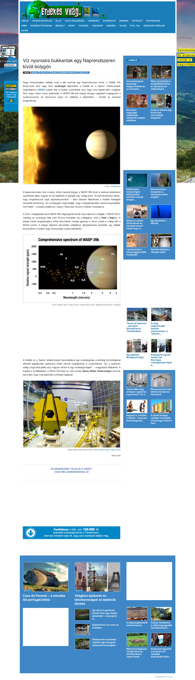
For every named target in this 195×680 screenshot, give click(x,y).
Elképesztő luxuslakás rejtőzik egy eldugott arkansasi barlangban (104, 642)
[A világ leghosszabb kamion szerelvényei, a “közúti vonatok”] (161, 314)
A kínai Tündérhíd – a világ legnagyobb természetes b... (161, 625)
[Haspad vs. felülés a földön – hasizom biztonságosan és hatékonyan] (137, 406)
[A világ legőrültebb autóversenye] (137, 614)
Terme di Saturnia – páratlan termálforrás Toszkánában (136, 327)
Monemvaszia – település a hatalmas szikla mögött (159, 193)
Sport (71, 26)
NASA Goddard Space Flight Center (106, 450)
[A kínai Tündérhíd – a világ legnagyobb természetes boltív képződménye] (161, 614)
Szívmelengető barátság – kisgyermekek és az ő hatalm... (135, 85)
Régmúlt (60, 26)
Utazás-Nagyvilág (42, 21)
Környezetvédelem (154, 26)
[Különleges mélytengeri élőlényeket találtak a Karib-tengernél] (137, 180)
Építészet (137, 21)
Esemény (111, 26)
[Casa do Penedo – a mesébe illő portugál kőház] (46, 577)
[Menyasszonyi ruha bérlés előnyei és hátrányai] (161, 380)
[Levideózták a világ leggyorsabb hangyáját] (137, 240)
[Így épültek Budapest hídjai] (137, 346)
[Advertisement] (97, 43)
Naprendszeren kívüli (68, 73)
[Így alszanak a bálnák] (161, 212)
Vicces (122, 26)
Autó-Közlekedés (74, 21)
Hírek (24, 26)
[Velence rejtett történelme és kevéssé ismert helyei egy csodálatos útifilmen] (137, 212)
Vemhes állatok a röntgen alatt (160, 250)
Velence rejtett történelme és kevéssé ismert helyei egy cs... (134, 224)
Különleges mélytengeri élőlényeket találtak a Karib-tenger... (135, 194)
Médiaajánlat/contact (163, 676)
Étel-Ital (135, 26)
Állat (58, 21)
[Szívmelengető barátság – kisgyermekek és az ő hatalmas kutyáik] (137, 72)
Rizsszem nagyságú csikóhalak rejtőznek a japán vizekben (135, 115)
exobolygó (45, 73)
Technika (83, 26)
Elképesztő (109, 21)
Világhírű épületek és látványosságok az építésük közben (95, 599)
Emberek (123, 21)
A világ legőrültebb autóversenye (136, 624)
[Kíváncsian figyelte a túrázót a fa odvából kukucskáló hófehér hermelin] (161, 640)
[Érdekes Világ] (97, 9)
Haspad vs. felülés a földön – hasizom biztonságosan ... (136, 418)
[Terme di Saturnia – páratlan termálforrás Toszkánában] (137, 314)
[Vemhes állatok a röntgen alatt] (161, 240)
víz (87, 73)
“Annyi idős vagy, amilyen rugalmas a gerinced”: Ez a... (136, 392)
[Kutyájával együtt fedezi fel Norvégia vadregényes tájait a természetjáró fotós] (161, 346)
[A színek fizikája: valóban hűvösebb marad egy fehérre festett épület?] (161, 406)
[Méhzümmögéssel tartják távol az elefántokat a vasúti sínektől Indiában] (137, 640)
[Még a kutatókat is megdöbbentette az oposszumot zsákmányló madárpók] (161, 72)
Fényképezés (153, 21)
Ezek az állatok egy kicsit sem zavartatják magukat (161, 114)
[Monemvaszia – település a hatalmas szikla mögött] (161, 180)
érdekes (35, 73)
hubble (54, 73)
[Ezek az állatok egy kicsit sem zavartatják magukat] (161, 101)
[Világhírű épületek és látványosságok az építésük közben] (98, 577)
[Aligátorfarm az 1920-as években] (82, 629)
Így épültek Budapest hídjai (135, 356)
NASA (81, 73)
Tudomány (97, 26)
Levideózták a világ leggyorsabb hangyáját (136, 252)
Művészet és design (41, 26)
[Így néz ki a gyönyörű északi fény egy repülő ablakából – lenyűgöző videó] (82, 615)
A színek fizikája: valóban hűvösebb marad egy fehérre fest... (161, 419)
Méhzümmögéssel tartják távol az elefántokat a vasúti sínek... (136, 653)
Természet (94, 21)
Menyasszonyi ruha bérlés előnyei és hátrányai (161, 392)
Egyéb (24, 31)
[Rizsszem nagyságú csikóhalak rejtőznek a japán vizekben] (137, 101)
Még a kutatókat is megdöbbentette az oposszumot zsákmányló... (161, 85)
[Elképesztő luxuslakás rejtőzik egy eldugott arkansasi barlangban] (82, 644)
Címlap (25, 21)
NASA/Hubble (115, 186)
